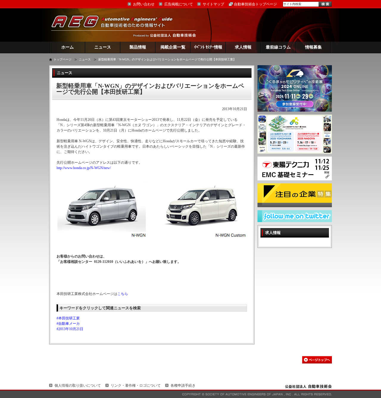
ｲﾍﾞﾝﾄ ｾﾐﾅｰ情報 (208, 47)
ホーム (67, 47)
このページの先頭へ (317, 359)
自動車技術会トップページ (255, 4)
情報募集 (313, 47)
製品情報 (137, 47)
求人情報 (243, 47)
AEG (115, 25)
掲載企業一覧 (172, 47)
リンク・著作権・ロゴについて (136, 385)
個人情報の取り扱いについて (77, 385)
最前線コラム (278, 47)
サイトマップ (213, 4)
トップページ (62, 59)
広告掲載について (178, 4)
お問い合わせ (143, 4)
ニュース (102, 47)
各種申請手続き (183, 385)
